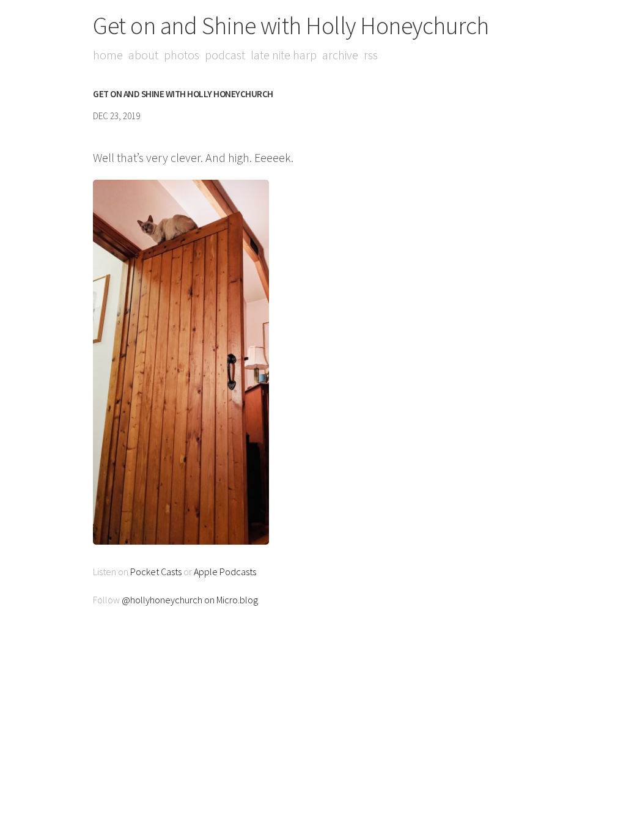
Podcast (225, 54)
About (143, 54)
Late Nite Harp (284, 54)
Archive (340, 54)
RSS (371, 54)
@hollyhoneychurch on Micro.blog (190, 600)
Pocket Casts (156, 571)
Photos (181, 54)
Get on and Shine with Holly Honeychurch (291, 25)
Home (108, 54)
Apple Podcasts (225, 571)
